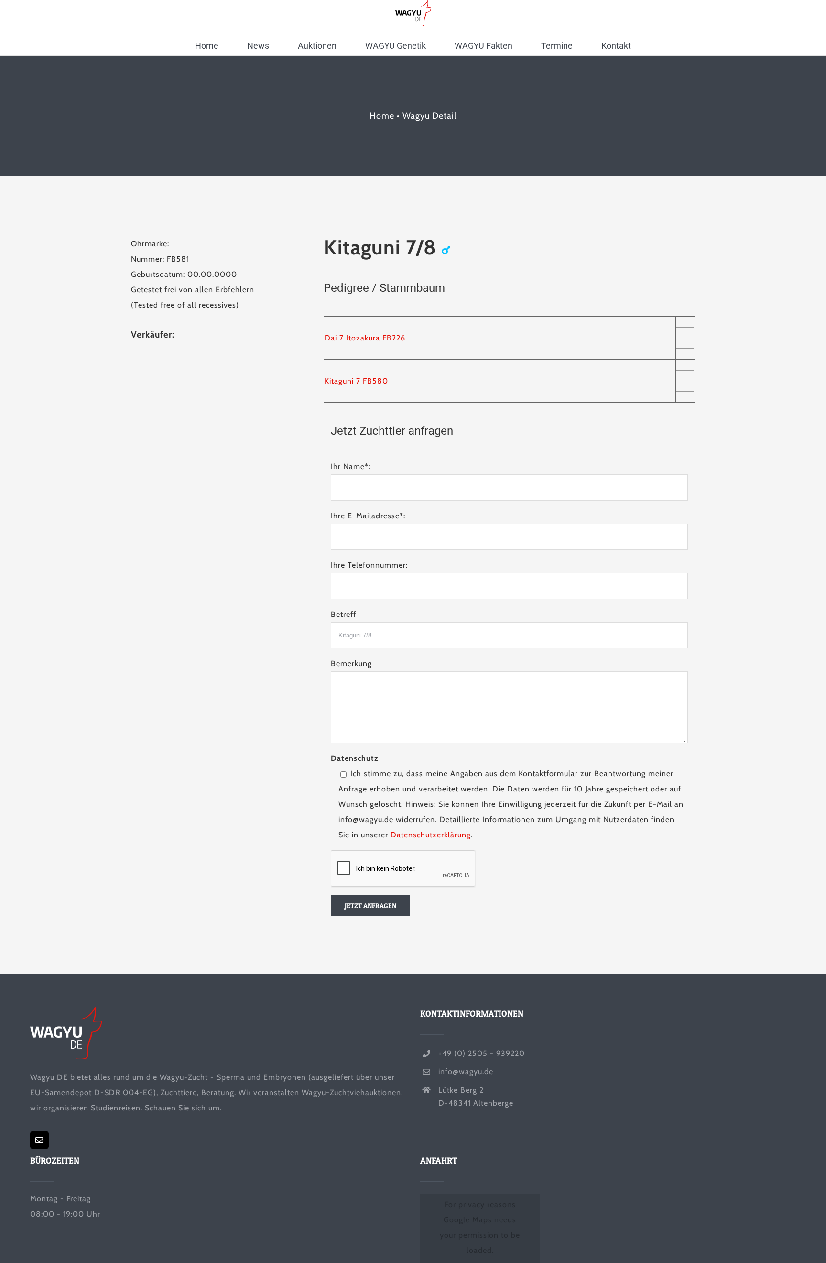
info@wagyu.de (465, 1071)
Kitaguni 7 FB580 (356, 380)
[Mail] (39, 1140)
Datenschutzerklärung (431, 834)
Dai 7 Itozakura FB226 (365, 337)
